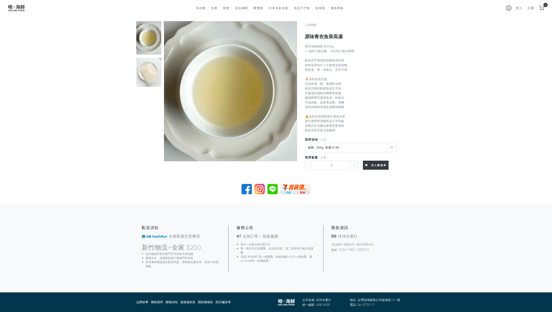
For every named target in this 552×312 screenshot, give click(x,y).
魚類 (214, 8)
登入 (519, 8)
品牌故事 (142, 302)
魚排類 (201, 8)
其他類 (320, 8)
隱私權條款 (205, 302)
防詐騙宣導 (223, 302)
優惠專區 (337, 8)
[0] (541, 8)
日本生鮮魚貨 (278, 8)
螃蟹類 (258, 8)
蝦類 (226, 8)
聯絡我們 (157, 302)
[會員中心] (508, 8)
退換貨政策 (187, 302)
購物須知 (172, 302)
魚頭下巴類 (302, 8)
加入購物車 (378, 165)
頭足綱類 (241, 8)
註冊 (531, 8)
